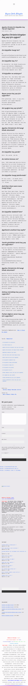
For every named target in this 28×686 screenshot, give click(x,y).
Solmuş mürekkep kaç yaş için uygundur (11, 377)
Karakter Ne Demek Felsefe (8, 607)
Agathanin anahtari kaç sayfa (9, 352)
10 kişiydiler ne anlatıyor (9, 342)
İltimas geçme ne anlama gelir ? (9, 544)
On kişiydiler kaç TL (7, 370)
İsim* (3, 427)
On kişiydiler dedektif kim (9, 360)
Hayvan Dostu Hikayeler (14, 13)
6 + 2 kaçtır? (5, 453)
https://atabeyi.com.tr (7, 470)
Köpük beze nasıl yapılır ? (8, 562)
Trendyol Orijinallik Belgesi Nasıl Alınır (11, 609)
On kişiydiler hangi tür (8, 365)
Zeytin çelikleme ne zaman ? (8, 559)
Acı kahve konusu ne (7, 344)
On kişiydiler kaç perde (8, 367)
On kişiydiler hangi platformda (10, 362)
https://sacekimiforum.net (8, 466)
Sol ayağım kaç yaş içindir (9, 375)
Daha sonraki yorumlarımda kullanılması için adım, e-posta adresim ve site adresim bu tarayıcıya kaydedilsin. (13, 448)
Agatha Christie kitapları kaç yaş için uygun (13, 347)
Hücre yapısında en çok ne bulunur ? (10, 548)
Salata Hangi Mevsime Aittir (12, 389)
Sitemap (18, 470)
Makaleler (10, 338)
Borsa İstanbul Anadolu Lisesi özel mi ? (11, 572)
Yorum (3, 412)
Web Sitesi (4, 439)
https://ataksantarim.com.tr (9, 468)
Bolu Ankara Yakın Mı (9, 394)
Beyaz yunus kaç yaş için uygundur (10, 357)
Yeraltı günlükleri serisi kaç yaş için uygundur (12, 380)
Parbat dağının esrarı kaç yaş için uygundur (13, 372)
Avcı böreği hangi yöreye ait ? (9, 568)
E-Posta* (4, 433)
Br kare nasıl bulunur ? (7, 565)
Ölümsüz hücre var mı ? (7, 575)
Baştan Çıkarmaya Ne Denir (8, 615)
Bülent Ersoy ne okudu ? (7, 555)
